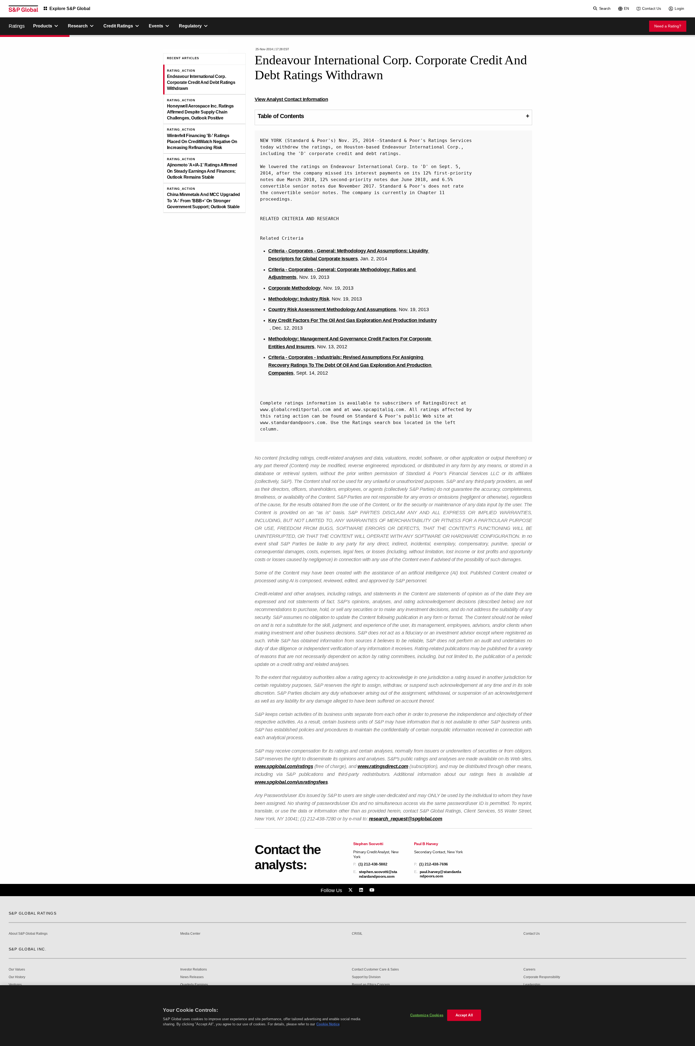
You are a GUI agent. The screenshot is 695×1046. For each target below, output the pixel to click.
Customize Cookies (426, 1015)
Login (679, 8)
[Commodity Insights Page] (351, 890)
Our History (17, 977)
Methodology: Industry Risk (298, 299)
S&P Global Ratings (32, 913)
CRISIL (357, 934)
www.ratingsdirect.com (383, 766)
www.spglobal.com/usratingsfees (291, 782)
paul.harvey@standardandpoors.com (440, 874)
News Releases (192, 977)
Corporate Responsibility (541, 977)
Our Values (17, 969)
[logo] (23, 8)
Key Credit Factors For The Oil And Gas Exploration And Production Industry (352, 320)
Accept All (464, 1015)
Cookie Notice (328, 1024)
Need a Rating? (667, 26)
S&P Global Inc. (27, 949)
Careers (529, 969)
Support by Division (366, 977)
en (626, 8)
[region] (347, 1015)
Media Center (190, 934)
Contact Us (651, 8)
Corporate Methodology (294, 288)
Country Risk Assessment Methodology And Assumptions (332, 309)
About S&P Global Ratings (28, 934)
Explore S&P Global (69, 8)
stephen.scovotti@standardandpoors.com (378, 874)
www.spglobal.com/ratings (284, 766)
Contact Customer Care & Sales (375, 969)
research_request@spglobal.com (405, 818)
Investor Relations (193, 969)
